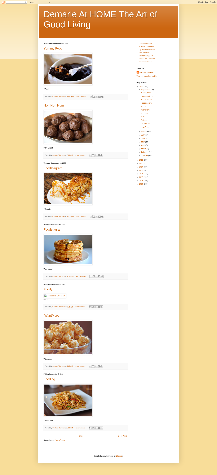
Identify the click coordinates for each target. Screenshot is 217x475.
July (143, 135)
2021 (141, 163)
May (143, 142)
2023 (141, 87)
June (143, 138)
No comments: (81, 96)
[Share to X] (96, 96)
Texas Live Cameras (147, 59)
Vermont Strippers (146, 56)
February (145, 152)
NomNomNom (54, 105)
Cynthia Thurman (147, 72)
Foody (48, 289)
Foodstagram (53, 168)
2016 (141, 181)
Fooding (49, 379)
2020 (141, 167)
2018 (141, 174)
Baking (144, 120)
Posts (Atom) (59, 440)
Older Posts (122, 436)
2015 (141, 184)
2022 (141, 160)
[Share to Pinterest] (102, 96)
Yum (143, 117)
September (146, 90)
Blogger (119, 456)
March (144, 149)
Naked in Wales (145, 62)
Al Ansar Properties (146, 47)
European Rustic (145, 44)
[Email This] (91, 96)
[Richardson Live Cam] (55, 296)
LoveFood (145, 127)
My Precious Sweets (147, 50)
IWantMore (51, 315)
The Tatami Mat (145, 53)
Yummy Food (53, 48)
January (144, 156)
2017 (141, 177)
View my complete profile (147, 76)
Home (80, 436)
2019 (141, 170)
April (143, 145)
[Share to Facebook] (99, 96)
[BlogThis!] (93, 96)
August (144, 132)
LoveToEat (145, 124)
